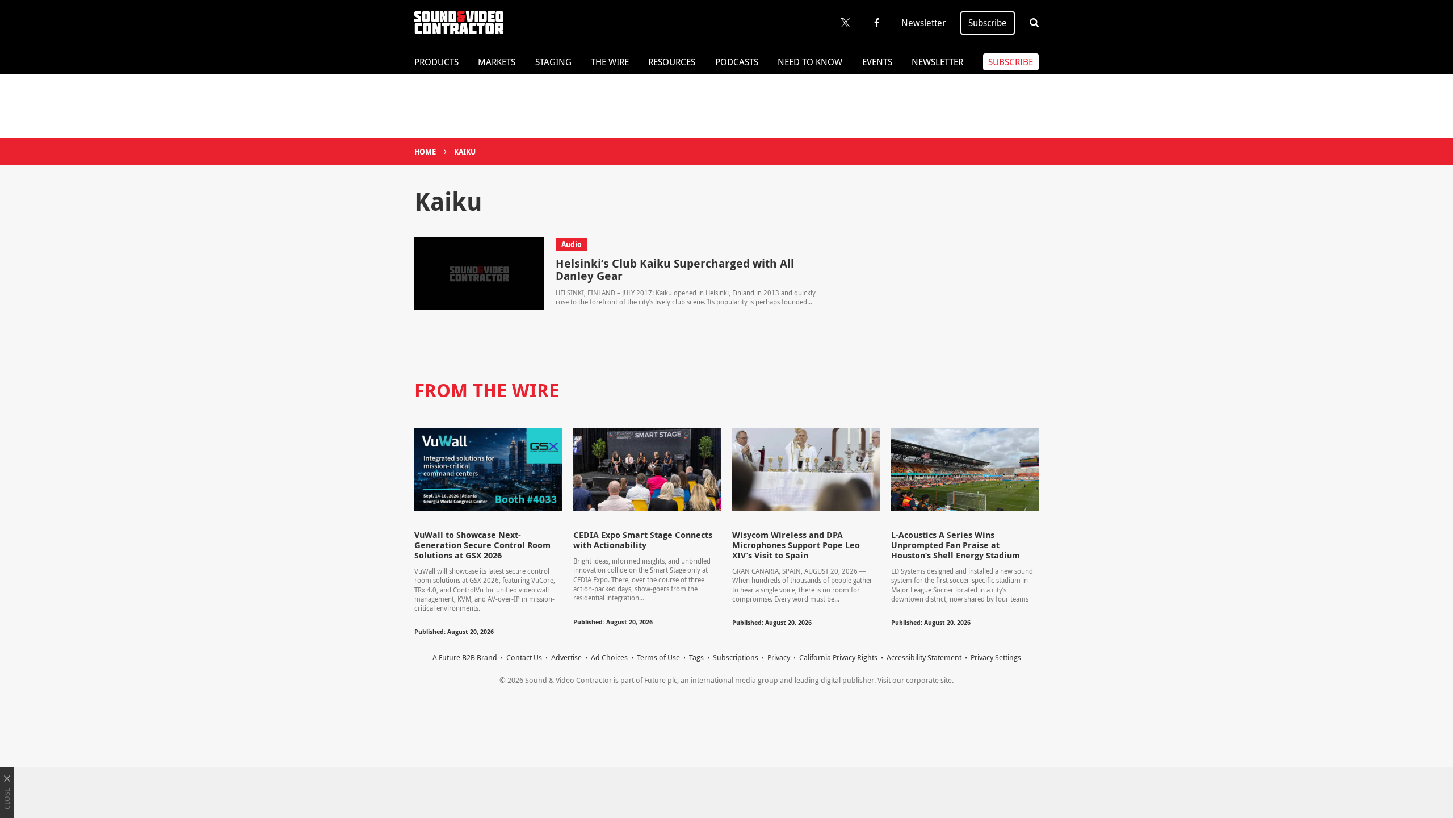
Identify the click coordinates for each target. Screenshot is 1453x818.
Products (436, 62)
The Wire (610, 62)
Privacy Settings (996, 657)
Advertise (566, 657)
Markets (496, 62)
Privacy (778, 657)
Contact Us (524, 657)
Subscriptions (735, 657)
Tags (696, 657)
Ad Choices (609, 657)
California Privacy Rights (838, 657)
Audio (571, 244)
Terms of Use (658, 657)
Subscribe (987, 22)
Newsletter (923, 22)
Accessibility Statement (924, 657)
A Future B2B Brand (464, 657)
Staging (553, 62)
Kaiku (465, 152)
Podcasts (736, 62)
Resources (671, 62)
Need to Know (810, 62)
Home (425, 152)
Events (877, 62)
